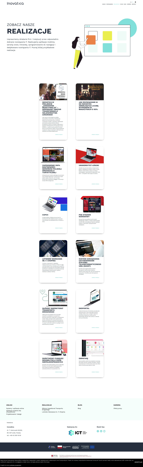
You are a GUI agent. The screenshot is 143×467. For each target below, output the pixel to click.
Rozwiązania (109, 4)
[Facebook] (98, 431)
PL (133, 2)
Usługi (104, 4)
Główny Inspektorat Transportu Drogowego (52, 409)
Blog (125, 4)
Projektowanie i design (14, 414)
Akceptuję (139, 462)
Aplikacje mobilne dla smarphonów (13, 411)
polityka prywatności (15, 465)
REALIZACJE (47, 405)
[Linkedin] (101, 431)
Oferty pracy (118, 408)
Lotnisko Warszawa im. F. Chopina (53, 412)
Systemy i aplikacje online (15, 408)
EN (130, 2)
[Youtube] (104, 431)
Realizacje (116, 4)
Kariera (129, 4)
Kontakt (134, 4)
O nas (121, 4)
